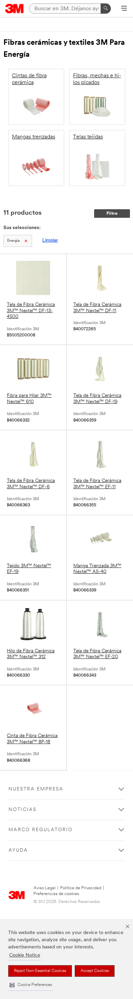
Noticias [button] (22, 809)
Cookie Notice (24, 955)
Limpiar (50, 240)
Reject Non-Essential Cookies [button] (40, 971)
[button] (30, 985)
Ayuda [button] (18, 850)
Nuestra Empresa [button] (36, 789)
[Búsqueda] (106, 8)
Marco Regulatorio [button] (41, 829)
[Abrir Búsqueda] (124, 9)
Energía (13, 241)
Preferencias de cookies (56, 894)
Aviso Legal (44, 888)
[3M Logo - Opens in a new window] (14, 8)
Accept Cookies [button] (94, 971)
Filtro (112, 213)
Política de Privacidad (80, 888)
